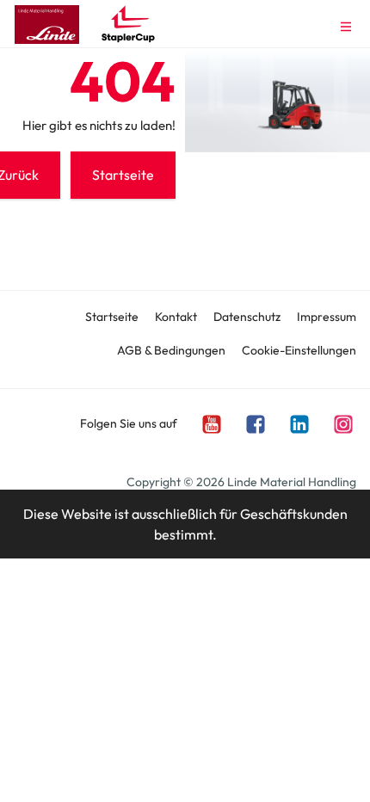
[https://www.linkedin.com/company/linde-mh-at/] (298, 423)
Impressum (326, 316)
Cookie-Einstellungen (299, 350)
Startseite (112, 316)
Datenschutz (247, 316)
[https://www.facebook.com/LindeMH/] (254, 423)
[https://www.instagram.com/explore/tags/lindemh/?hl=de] (342, 423)
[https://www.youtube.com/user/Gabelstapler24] (210, 423)
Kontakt (176, 316)
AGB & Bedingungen (171, 350)
